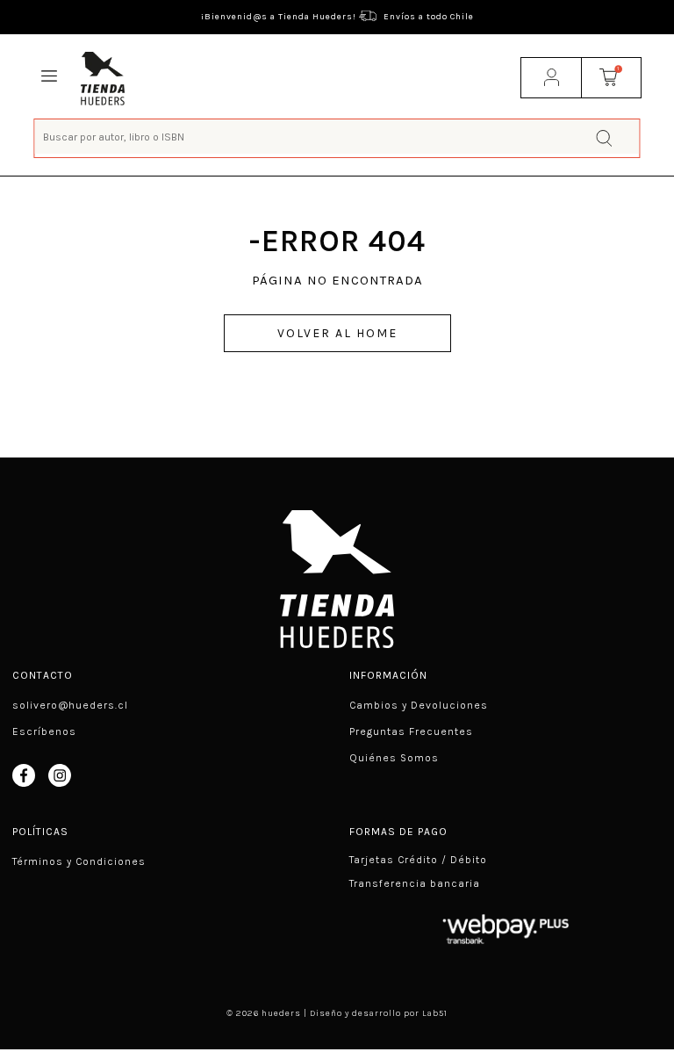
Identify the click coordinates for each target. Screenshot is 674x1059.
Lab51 (435, 1013)
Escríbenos (44, 731)
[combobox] (336, 136)
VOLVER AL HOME (337, 333)
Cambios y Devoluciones (418, 705)
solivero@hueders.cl (70, 705)
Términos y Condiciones (79, 861)
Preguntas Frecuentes (411, 731)
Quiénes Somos (394, 758)
